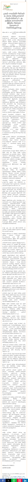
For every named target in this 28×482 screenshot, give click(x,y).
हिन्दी (3, 478)
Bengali (16, 478)
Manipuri (20, 476)
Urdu (23, 476)
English (15, 476)
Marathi (12, 478)
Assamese (21, 478)
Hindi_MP (7, 478)
